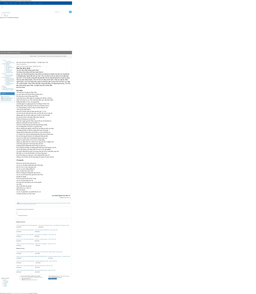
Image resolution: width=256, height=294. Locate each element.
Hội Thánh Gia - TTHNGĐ (8, 89)
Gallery (5, 286)
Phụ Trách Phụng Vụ (10, 67)
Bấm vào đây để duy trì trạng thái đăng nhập (19, 293)
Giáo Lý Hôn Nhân (9, 75)
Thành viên (6, 281)
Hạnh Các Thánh (9, 70)
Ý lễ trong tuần (8, 71)
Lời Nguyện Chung (9, 72)
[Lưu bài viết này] (69, 64)
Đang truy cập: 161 (52, 278)
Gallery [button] (15, 3)
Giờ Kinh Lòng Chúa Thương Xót (9, 84)
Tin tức (4, 60)
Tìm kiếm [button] (34, 3)
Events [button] (24, 3)
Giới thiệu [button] (6, 3)
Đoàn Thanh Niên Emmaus (8, 88)
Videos (5, 283)
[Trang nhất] (1, 3)
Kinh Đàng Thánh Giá (10, 79)
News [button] (11, 3)
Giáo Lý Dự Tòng (9, 76)
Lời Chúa (7, 65)
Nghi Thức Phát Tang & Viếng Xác (10, 81)
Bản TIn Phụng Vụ (6, 63)
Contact (5, 284)
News (5, 279)
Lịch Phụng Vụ (8, 66)
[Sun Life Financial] (5, 96)
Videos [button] (20, 3)
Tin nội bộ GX (8, 61)
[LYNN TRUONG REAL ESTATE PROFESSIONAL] (7, 99)
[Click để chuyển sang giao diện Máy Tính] (1, 290)
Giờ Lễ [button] (29, 3)
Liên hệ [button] (39, 3)
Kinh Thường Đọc (6, 77)
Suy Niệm (8, 68)
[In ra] (67, 64)
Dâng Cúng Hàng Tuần (10, 62)
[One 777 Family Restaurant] (7, 97)
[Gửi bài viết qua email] (65, 64)
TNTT (4, 86)
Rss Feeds (6, 282)
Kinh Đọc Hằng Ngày (10, 78)
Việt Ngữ (4, 87)
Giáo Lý (4, 73)
